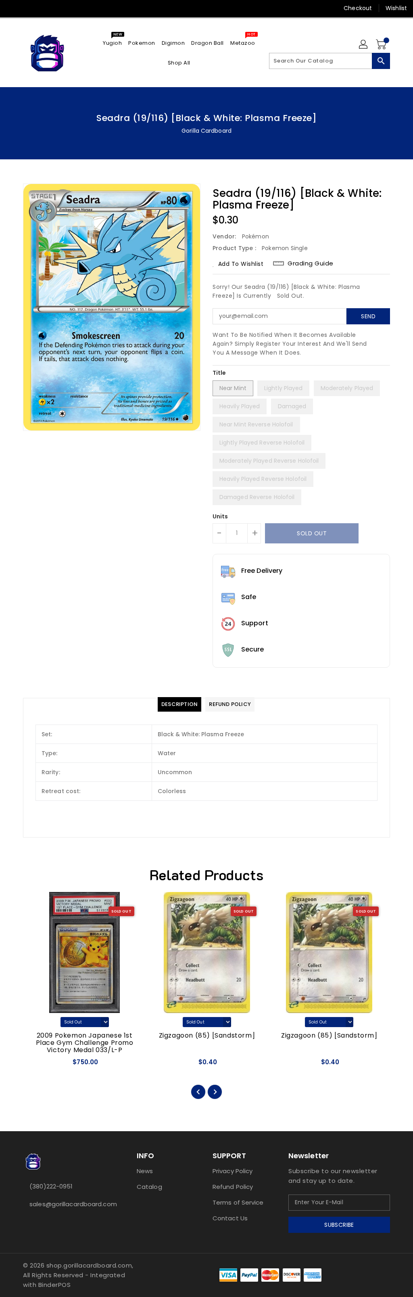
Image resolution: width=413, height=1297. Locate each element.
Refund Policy (233, 1186)
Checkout (358, 8)
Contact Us (230, 1218)
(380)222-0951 (51, 1186)
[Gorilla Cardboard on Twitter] (27, 8)
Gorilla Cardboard (206, 131)
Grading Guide (311, 263)
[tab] (179, 704)
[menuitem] (112, 43)
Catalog (149, 1186)
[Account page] (364, 45)
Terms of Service (238, 1202)
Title (219, 373)
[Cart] (382, 45)
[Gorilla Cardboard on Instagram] (41, 8)
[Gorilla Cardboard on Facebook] (12, 8)
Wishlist (396, 8)
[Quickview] (39, 1065)
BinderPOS (54, 1284)
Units (220, 516)
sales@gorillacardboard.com (64, 1204)
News (145, 1171)
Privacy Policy (232, 1171)
